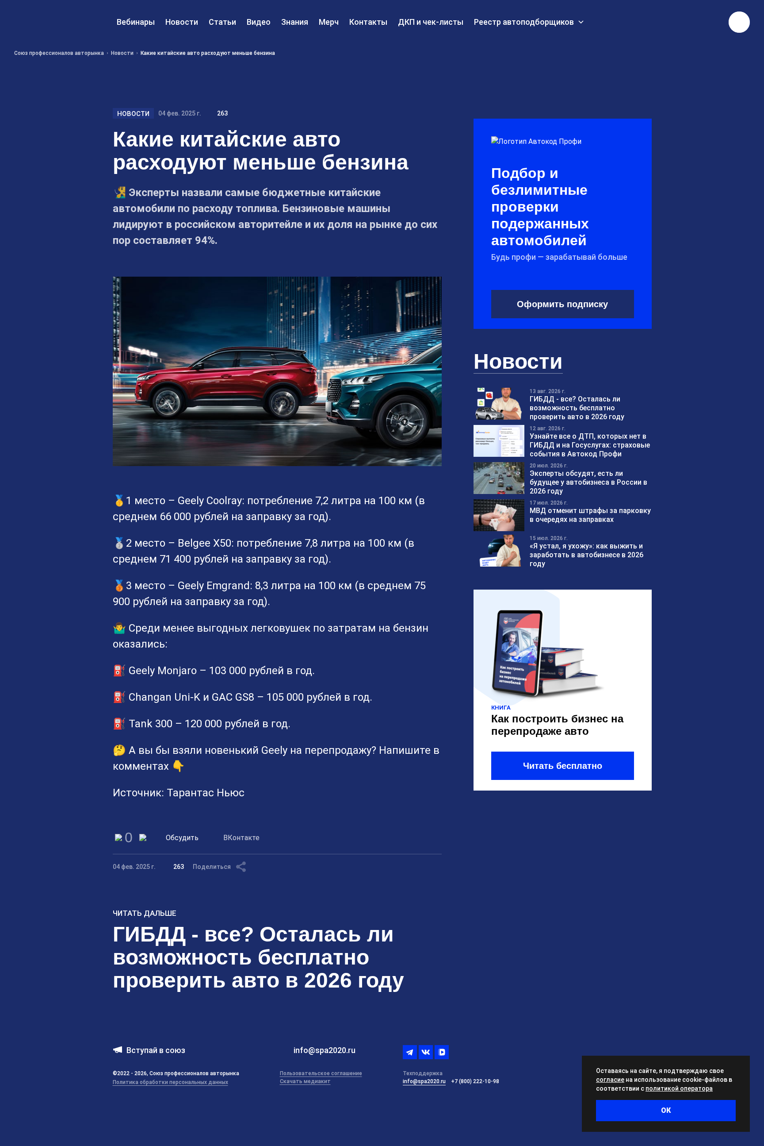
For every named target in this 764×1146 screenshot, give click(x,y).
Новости (133, 114)
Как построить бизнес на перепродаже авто (557, 725)
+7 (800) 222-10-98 (475, 1081)
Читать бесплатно (562, 766)
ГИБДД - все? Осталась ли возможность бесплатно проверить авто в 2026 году (258, 957)
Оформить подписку (562, 304)
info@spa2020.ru (424, 1081)
